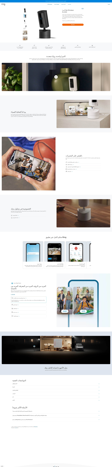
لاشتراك (16, 427)
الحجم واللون (14, 383)
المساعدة (69, 4)
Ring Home (35, 426)
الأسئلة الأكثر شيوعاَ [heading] (19, 407)
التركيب (13, 393)
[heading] (55, 411)
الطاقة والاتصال (15, 390)
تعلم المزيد (13, 294)
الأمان (13, 400)
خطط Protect (56, 4)
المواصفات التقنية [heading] (19, 380)
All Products (50, 4)
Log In (109, 4)
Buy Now (73, 24)
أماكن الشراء (63, 4)
